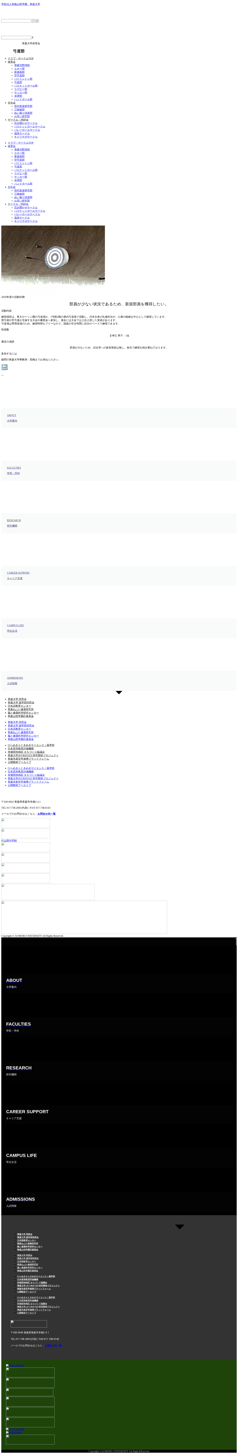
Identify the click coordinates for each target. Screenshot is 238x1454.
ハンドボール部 (23, 99)
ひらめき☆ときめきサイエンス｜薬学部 (31, 745)
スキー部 (19, 68)
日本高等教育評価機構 (21, 748)
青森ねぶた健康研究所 (21, 709)
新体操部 (19, 72)
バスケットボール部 (26, 85)
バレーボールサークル (27, 130)
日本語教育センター (19, 706)
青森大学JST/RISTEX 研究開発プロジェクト (33, 755)
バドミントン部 (23, 79)
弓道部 (18, 82)
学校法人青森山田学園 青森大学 (20, 4)
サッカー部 (20, 92)
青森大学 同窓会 (17, 699)
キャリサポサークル (26, 136)
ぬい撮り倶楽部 (23, 113)
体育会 (12, 61)
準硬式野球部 (22, 65)
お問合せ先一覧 (47, 813)
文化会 (12, 102)
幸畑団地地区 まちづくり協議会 (26, 752)
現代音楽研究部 (23, 106)
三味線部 (19, 109)
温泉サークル (22, 133)
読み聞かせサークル (26, 123)
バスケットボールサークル (29, 126)
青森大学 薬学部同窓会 (21, 702)
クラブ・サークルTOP (21, 58)
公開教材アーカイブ (19, 762)
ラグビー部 (20, 89)
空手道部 (19, 75)
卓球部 (18, 96)
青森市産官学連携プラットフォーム (28, 758)
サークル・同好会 (18, 119)
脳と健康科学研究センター (23, 712)
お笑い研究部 (22, 116)
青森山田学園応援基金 (21, 716)
